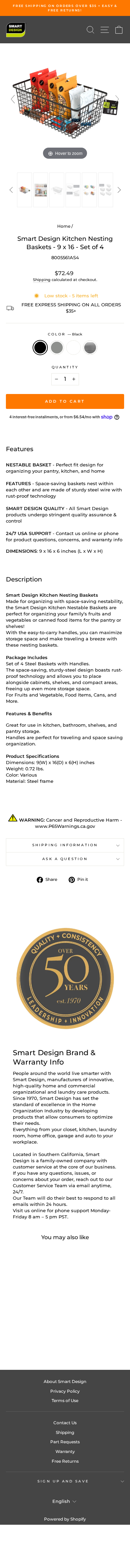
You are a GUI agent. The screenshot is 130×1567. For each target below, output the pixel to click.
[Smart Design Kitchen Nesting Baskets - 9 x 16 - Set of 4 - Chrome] (40, 1337)
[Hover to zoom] (65, 102)
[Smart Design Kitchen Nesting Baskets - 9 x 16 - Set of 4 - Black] (16, 1337)
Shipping (42, 279)
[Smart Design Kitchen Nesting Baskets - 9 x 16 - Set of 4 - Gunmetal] (24, 1337)
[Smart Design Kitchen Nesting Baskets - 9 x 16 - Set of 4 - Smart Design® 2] (40, 190)
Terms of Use (65, 1400)
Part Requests (65, 1441)
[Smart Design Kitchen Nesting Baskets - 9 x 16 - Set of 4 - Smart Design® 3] (57, 190)
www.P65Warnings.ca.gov (65, 826)
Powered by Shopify (65, 1519)
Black (40, 347)
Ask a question (64, 859)
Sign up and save (63, 1481)
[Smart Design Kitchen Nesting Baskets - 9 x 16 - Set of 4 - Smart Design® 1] (24, 190)
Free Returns (65, 1461)
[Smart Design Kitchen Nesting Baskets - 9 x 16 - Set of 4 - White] (32, 1337)
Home (63, 226)
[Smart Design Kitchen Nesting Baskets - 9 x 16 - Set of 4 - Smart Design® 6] (105, 190)
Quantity (65, 367)
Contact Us (65, 1422)
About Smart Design (65, 1381)
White (73, 347)
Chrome (90, 347)
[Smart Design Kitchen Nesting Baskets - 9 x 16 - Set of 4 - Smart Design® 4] (73, 190)
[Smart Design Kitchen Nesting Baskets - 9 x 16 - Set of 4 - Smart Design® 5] (89, 190)
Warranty (65, 1451)
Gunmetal (57, 347)
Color (65, 334)
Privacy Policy (65, 1391)
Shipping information (65, 845)
